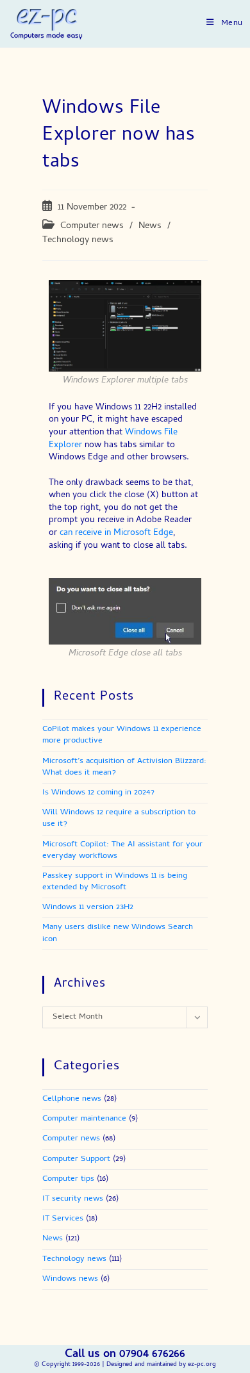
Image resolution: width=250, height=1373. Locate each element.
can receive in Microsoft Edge (116, 533)
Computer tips (68, 1179)
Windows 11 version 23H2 (87, 907)
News (150, 226)
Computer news (92, 226)
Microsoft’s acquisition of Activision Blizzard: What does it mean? (124, 767)
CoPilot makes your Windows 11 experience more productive (121, 735)
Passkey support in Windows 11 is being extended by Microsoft (114, 881)
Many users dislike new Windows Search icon (117, 933)
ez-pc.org (202, 1365)
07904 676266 (152, 1354)
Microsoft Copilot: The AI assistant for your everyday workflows (122, 850)
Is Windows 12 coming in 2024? (98, 793)
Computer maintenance (84, 1119)
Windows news (70, 1279)
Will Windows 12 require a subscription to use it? (119, 818)
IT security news (72, 1199)
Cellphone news (71, 1099)
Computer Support (76, 1159)
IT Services (62, 1219)
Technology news (77, 240)
